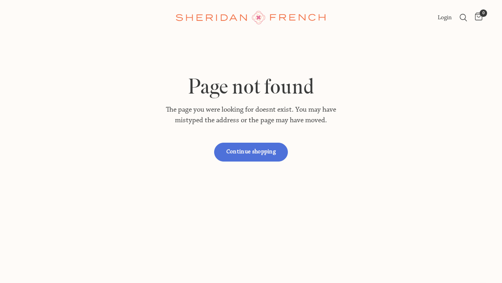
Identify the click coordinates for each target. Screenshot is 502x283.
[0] (476, 17)
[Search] (463, 17)
